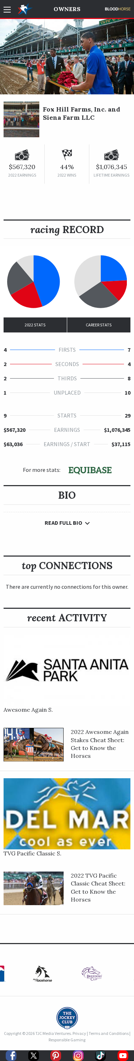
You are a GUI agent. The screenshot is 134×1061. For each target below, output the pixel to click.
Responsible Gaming (67, 1039)
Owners (67, 9)
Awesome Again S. (28, 709)
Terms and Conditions (109, 1033)
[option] (91, 975)
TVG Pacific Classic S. (32, 853)
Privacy (79, 1033)
